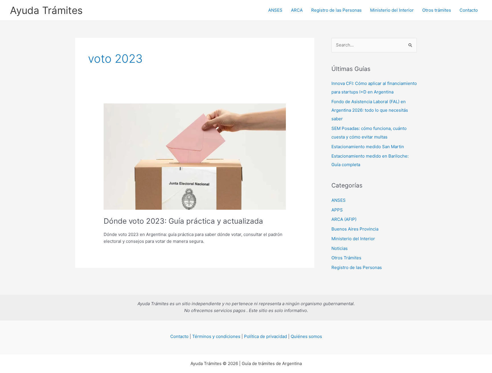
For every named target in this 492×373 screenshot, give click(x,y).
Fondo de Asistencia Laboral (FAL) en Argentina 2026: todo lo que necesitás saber (369, 110)
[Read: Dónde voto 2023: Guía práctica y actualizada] (195, 156)
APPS (337, 210)
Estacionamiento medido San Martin (367, 146)
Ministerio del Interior (392, 10)
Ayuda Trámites (46, 10)
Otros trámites (436, 10)
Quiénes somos (306, 336)
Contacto (469, 10)
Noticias (339, 248)
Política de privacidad (265, 336)
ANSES (275, 10)
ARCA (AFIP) (343, 219)
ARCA (297, 10)
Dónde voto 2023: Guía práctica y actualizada (183, 221)
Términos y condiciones (216, 336)
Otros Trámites (346, 257)
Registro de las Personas (336, 10)
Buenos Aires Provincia (354, 229)
